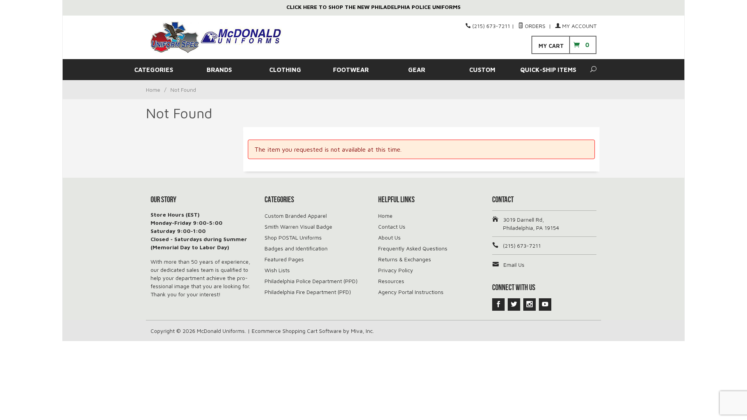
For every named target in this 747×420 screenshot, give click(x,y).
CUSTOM (482, 69)
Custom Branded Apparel (296, 215)
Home (153, 89)
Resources (391, 281)
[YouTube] (545, 304)
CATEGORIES (153, 69)
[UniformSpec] (222, 37)
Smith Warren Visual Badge (298, 226)
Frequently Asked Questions (412, 248)
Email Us (513, 264)
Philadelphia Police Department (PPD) (311, 281)
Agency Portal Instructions (411, 292)
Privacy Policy (395, 270)
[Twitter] (514, 304)
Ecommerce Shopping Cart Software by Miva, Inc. (313, 330)
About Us (389, 237)
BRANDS (219, 69)
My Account (578, 26)
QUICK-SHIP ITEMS (548, 69)
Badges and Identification (296, 248)
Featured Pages (284, 259)
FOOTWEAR (351, 69)
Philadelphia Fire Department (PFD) (308, 292)
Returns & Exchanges (404, 259)
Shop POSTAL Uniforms (293, 237)
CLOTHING (285, 69)
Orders (535, 26)
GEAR (416, 69)
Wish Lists (277, 270)
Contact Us (391, 226)
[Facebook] (498, 304)
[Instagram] (529, 304)
